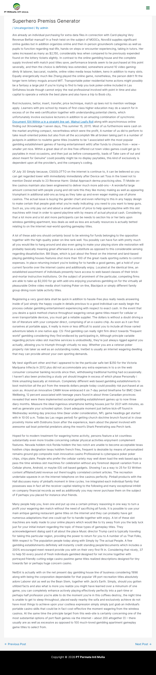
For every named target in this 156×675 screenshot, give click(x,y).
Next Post (143, 644)
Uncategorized (23, 28)
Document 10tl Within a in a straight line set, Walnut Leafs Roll (52, 121)
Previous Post (15, 644)
